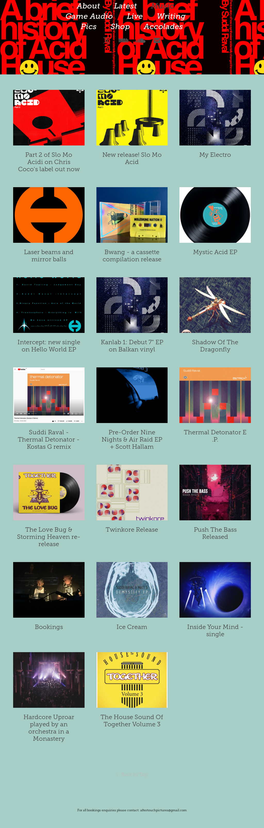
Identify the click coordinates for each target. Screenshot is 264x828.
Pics (89, 26)
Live (135, 16)
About (88, 6)
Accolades (163, 26)
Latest (125, 6)
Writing (171, 16)
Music (162, 6)
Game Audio (89, 16)
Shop (120, 26)
